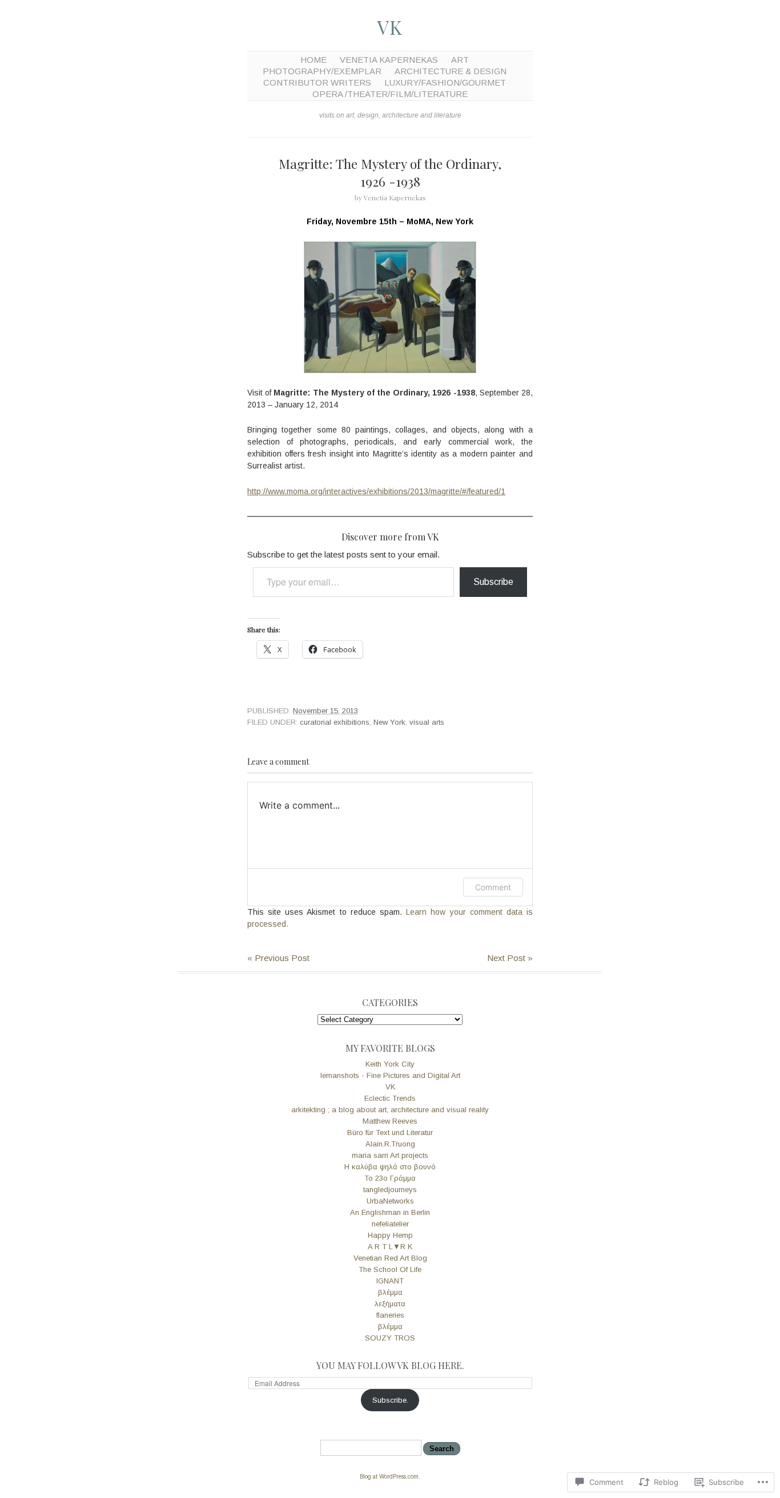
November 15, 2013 (325, 710)
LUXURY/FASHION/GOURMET (445, 82)
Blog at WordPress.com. (390, 1476)
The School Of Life (390, 1269)
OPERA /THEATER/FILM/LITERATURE (390, 94)
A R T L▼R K (390, 1246)
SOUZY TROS (390, 1338)
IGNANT (390, 1281)
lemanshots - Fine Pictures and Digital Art (390, 1075)
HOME (313, 59)
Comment (493, 887)
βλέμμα (390, 1292)
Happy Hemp (390, 1235)
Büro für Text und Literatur (390, 1132)
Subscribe (493, 582)
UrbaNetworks (390, 1201)
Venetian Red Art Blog (390, 1258)
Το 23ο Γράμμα (390, 1178)
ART (460, 59)
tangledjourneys (390, 1189)
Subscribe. (390, 1400)
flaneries (390, 1315)
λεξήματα (390, 1303)
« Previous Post (278, 958)
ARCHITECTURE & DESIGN (450, 71)
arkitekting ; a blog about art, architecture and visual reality (390, 1109)
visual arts (426, 722)
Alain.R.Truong (390, 1144)
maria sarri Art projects (390, 1155)
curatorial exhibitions (334, 722)
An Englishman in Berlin (390, 1212)
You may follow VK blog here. (390, 1365)
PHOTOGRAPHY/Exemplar (322, 71)
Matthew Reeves (390, 1121)
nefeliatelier (390, 1224)
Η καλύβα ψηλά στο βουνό (390, 1166)
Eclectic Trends (390, 1098)
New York (389, 722)
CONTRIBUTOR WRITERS (317, 82)
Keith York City (390, 1064)
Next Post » (510, 958)
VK (390, 26)
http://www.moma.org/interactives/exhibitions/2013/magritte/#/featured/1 (376, 491)
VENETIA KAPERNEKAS (389, 59)
